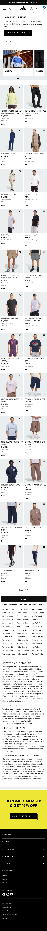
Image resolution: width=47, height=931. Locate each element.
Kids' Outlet (22, 654)
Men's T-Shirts (38, 623)
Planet (4, 883)
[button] (20, 87)
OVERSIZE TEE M (31, 194)
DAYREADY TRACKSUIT (9, 154)
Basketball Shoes (23, 637)
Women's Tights (8, 654)
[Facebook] (3, 894)
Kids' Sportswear (23, 633)
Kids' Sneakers (23, 620)
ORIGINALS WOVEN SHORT (35, 399)
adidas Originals (8, 637)
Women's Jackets (8, 640)
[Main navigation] (4, 8)
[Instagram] (7, 894)
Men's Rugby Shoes (38, 651)
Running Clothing (23, 630)
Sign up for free (21, 816)
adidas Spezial (8, 630)
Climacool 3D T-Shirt (10, 318)
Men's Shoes (37, 610)
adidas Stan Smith (8, 644)
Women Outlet (37, 654)
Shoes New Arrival (38, 620)
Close (9, 41)
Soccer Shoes (22, 610)
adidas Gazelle (8, 623)
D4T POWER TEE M (8, 235)
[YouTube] (11, 894)
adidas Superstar (8, 651)
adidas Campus (8, 616)
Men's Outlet (37, 647)
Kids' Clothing (23, 627)
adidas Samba (8, 610)
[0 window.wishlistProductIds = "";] (10, 8)
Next (23, 599)
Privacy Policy (6, 911)
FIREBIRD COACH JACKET (11, 485)
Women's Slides (8, 647)
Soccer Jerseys (23, 616)
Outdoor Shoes (23, 651)
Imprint (4, 918)
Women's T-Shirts (8, 627)
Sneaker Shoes (38, 613)
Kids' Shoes (22, 613)
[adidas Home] (23, 8)
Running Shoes (23, 623)
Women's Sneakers (8, 620)
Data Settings (6, 903)
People (4, 879)
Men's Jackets (38, 637)
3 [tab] (25, 77)
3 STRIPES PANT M (8, 570)
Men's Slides (37, 644)
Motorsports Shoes (23, 644)
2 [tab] (21, 77)
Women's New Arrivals (38, 640)
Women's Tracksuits (8, 633)
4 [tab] (29, 77)
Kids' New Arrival (23, 640)
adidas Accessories (38, 627)
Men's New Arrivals (38, 633)
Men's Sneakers (38, 616)
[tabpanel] (23, 343)
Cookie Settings (7, 907)
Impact (4, 875)
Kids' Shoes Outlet (23, 647)
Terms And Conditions (9, 915)
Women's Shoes (8, 613)
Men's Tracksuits (38, 630)
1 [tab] (18, 77)
